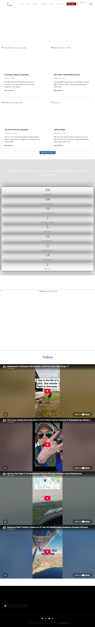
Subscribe (44, 3)
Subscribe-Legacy (47, 599)
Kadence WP (63, 623)
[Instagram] (80, 2)
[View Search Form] (91, 4)
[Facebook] (78, 2)
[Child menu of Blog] (51, 4)
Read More (9, 90)
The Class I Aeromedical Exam (67, 75)
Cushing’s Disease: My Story (16, 75)
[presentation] (22, 58)
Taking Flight (59, 130)
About (28, 3)
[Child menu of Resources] (60, 4)
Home (21, 3)
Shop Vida (71, 3)
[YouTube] (83, 2)
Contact (35, 3)
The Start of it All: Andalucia (16, 130)
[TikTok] (78, 5)
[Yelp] (85, 2)
